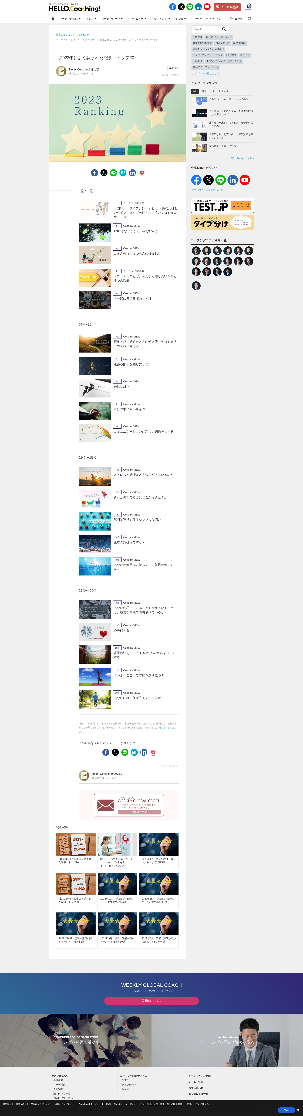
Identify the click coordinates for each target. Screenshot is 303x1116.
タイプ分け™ (129, 1084)
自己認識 (197, 37)
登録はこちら (151, 1001)
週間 (204, 91)
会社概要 (58, 1080)
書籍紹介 (58, 1088)
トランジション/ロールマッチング (224, 61)
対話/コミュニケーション (206, 67)
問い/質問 (231, 55)
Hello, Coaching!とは (208, 18)
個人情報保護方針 (198, 1094)
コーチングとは (69, 18)
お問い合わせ (235, 18)
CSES (125, 1080)
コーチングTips (111, 18)
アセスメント (160, 18)
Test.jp (125, 1088)
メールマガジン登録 (199, 1075)
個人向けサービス (63, 1097)
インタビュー (136, 18)
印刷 (174, 68)
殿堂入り (223, 91)
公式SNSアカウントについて (207, 190)
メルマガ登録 (229, 7)
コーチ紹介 (59, 1084)
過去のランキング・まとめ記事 (73, 34)
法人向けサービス (63, 1093)
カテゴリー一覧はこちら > (206, 73)
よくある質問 (195, 1082)
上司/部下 (198, 61)
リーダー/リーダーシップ (219, 37)
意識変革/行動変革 (202, 43)
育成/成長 (245, 55)
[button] (249, 18)
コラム (90, 18)
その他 (179, 18)
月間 (212, 91)
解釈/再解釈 (239, 43)
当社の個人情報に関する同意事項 (166, 1104)
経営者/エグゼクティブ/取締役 (208, 49)
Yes (286, 1110)
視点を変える (222, 43)
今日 (195, 91)
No (298, 1110)
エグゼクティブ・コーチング (208, 55)
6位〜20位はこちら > (242, 158)
